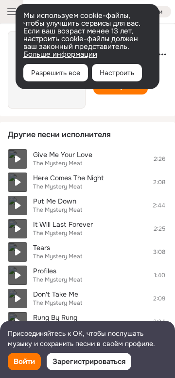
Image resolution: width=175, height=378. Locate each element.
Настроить (117, 72)
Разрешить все (55, 72)
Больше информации (60, 54)
